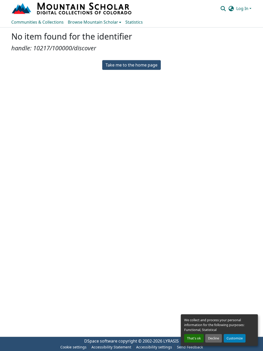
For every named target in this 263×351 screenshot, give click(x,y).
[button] (72, 8)
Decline (213, 338)
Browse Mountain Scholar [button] (93, 22)
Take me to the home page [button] (131, 65)
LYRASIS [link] (171, 341)
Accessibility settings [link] (154, 347)
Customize (235, 338)
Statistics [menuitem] (134, 22)
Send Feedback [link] (190, 347)
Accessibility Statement (111, 347)
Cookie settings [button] (73, 347)
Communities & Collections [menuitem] (37, 22)
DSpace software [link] (100, 341)
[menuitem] (94, 22)
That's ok (194, 338)
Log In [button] (242, 8)
